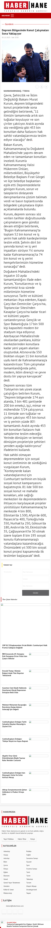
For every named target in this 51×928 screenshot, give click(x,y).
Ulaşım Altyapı (31, 886)
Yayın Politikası (8, 839)
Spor (28, 865)
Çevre (6, 865)
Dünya (6, 869)
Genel (6, 879)
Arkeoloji (7, 851)
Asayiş (6, 855)
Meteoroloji (8, 893)
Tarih (28, 872)
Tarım (28, 876)
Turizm (28, 883)
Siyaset (28, 862)
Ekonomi (6, 876)
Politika (28, 851)
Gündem (9, 24)
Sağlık (28, 855)
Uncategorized (31, 890)
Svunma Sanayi (31, 869)
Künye (32, 839)
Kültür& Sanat (9, 890)
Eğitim (6, 872)
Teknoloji (29, 879)
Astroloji (6, 858)
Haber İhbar (22, 839)
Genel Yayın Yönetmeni (12, 883)
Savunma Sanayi (32, 858)
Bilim (5, 862)
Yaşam (28, 893)
